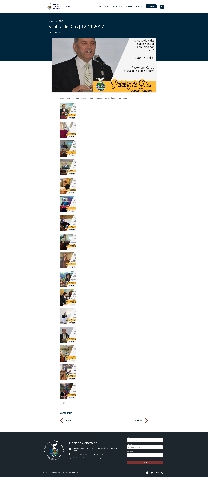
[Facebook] (147, 472)
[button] (162, 7)
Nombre (130, 437)
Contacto (138, 6)
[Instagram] (162, 472)
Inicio (101, 6)
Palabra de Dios (53, 32)
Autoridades (118, 6)
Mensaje (130, 452)
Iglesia (107, 6)
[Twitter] (152, 472)
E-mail (129, 444)
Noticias (128, 6)
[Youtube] (157, 472)
